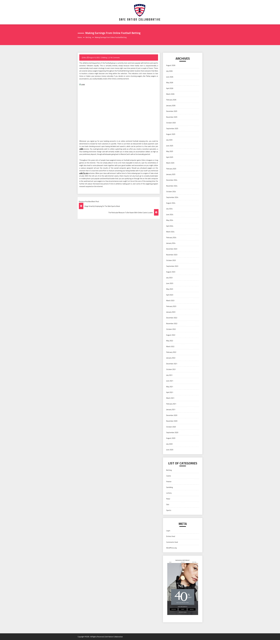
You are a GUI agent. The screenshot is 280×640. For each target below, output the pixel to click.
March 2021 (170, 398)
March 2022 (170, 346)
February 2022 (171, 352)
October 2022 (171, 329)
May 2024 (169, 220)
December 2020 (171, 415)
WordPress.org (171, 548)
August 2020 (170, 438)
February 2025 (171, 168)
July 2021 (169, 375)
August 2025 (170, 134)
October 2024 (171, 191)
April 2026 (169, 88)
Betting (104, 57)
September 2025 (172, 128)
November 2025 (171, 117)
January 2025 (170, 174)
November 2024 (171, 186)
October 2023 (171, 260)
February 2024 (171, 237)
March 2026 (170, 94)
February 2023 (171, 306)
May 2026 (169, 82)
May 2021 (169, 386)
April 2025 (169, 157)
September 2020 (172, 432)
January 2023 (170, 312)
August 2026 (170, 65)
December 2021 (171, 363)
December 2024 (171, 180)
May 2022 (169, 340)
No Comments (115, 57)
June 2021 (169, 381)
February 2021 (171, 404)
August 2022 (170, 335)
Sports (168, 510)
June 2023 (169, 283)
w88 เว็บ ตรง (83, 173)
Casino (168, 476)
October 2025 (171, 122)
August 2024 (170, 203)
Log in (168, 530)
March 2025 (170, 163)
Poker (168, 499)
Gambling (169, 487)
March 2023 (170, 300)
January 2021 (170, 409)
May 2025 (169, 151)
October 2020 (171, 427)
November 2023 (171, 254)
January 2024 (170, 243)
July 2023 (169, 277)
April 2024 (169, 226)
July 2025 (169, 140)
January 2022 (170, 358)
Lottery (169, 493)
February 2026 (171, 99)
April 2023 (169, 295)
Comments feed (172, 542)
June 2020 (169, 449)
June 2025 (169, 145)
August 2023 (170, 272)
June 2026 (169, 77)
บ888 (81, 149)
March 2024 (170, 231)
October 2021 (171, 369)
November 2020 (171, 421)
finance (168, 481)
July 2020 (169, 444)
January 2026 (170, 105)
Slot (167, 504)
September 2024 (172, 197)
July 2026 (169, 71)
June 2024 (169, 214)
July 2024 (169, 208)
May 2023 (169, 289)
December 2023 (171, 249)
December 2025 (171, 111)
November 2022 (171, 323)
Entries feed (170, 536)
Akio (84, 57)
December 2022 (171, 317)
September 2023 (172, 266)
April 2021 (169, 392)
